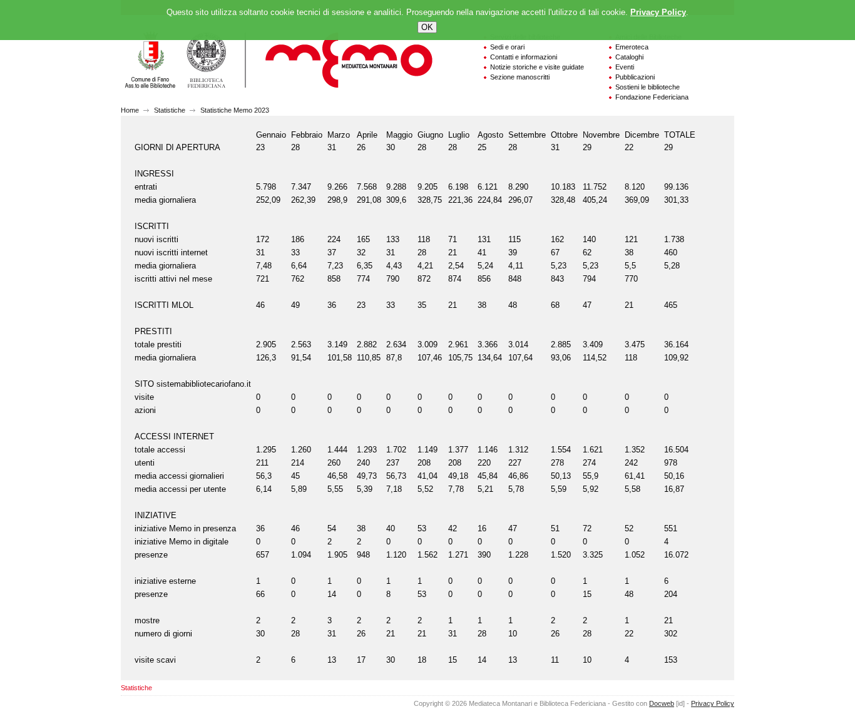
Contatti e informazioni (523, 57)
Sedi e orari (507, 47)
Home (130, 110)
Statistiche (169, 110)
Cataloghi (629, 57)
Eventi (624, 67)
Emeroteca (631, 47)
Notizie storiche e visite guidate (537, 67)
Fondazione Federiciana (652, 97)
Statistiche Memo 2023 (234, 110)
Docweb (661, 703)
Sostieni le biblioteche (647, 87)
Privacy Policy (712, 703)
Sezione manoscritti (520, 77)
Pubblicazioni (635, 77)
